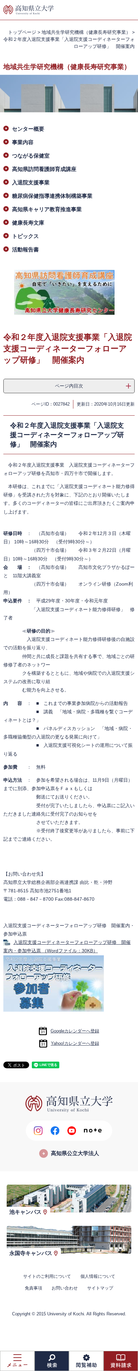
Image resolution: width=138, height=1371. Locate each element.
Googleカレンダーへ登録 (75, 1030)
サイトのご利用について (47, 1276)
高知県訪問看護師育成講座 (44, 169)
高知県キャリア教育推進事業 (47, 209)
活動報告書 (25, 249)
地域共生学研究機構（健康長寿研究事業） (86, 32)
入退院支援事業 (31, 182)
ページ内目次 (69, 386)
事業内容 (22, 142)
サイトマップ (100, 1288)
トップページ (22, 32)
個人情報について (97, 1276)
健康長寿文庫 (28, 223)
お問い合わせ (65, 1288)
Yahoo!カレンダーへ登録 (75, 1043)
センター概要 (28, 129)
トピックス (25, 236)
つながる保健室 (31, 156)
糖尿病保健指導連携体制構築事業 (52, 196)
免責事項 (33, 1288)
